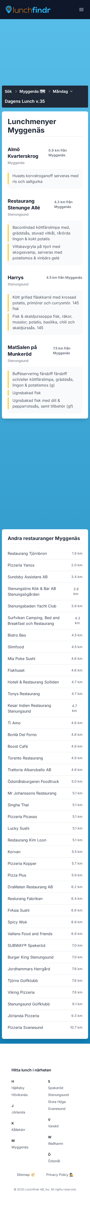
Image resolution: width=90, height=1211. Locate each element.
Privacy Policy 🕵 (59, 1175)
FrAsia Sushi (19, 910)
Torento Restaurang (25, 758)
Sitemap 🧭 (26, 1175)
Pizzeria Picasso (22, 816)
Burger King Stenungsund (31, 957)
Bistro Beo (17, 635)
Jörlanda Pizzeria (23, 1015)
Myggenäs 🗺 (32, 91)
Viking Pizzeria (21, 992)
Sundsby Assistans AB (28, 576)
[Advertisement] (45, 52)
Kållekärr (18, 1130)
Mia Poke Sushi (21, 658)
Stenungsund (58, 1095)
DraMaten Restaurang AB (30, 886)
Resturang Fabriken (25, 898)
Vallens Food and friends (30, 933)
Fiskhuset (16, 670)
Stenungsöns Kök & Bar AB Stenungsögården (32, 591)
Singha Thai (18, 804)
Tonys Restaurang (24, 693)
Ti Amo (14, 722)
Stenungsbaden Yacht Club (32, 606)
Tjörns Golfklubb (23, 980)
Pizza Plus (17, 875)
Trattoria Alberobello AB (29, 769)
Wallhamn (55, 1143)
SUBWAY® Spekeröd (26, 945)
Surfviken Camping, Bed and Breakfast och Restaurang (34, 620)
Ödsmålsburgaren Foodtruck (33, 781)
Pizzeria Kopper (22, 863)
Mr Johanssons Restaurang (32, 793)
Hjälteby (18, 1088)
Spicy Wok (17, 922)
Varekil (53, 1126)
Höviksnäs (20, 1095)
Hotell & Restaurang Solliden (33, 682)
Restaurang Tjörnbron (27, 553)
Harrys (16, 277)
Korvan (14, 851)
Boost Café (18, 746)
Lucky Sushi (18, 828)
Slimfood (16, 646)
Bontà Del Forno (22, 734)
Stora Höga (57, 1102)
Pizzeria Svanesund (25, 1027)
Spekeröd (55, 1088)
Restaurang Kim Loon (27, 840)
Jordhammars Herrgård (29, 968)
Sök (8, 91)
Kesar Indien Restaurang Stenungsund (29, 708)
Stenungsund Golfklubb (29, 1004)
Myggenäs (20, 1147)
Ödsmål (54, 1161)
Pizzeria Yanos (21, 565)
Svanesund (57, 1109)
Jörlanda (18, 1112)
